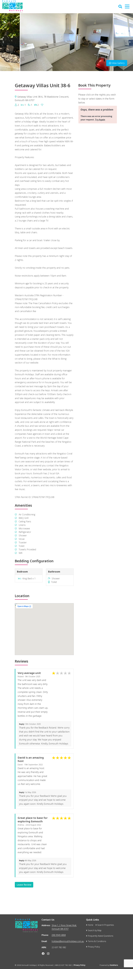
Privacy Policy (79, 965)
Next (130, 42)
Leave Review (24, 884)
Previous (3, 42)
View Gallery (118, 63)
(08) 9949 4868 (59, 935)
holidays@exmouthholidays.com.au (68, 941)
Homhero (114, 965)
